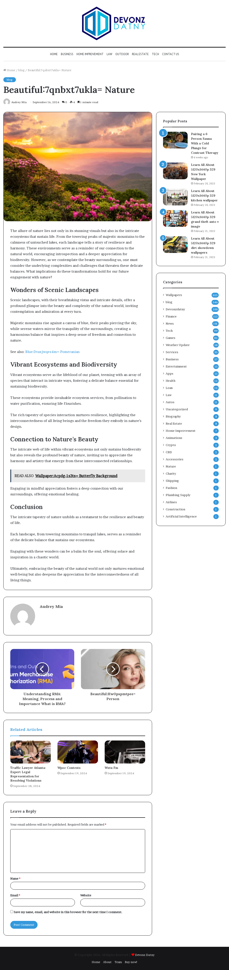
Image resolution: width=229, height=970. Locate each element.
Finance (171, 316)
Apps (169, 373)
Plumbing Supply (178, 495)
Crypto (171, 445)
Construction (175, 509)
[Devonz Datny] (114, 23)
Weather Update (178, 345)
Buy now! (131, 962)
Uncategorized (177, 409)
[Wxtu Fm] (125, 752)
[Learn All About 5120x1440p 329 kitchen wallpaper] (175, 197)
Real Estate (140, 54)
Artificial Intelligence (181, 516)
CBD (169, 452)
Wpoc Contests (69, 768)
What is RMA (52, 703)
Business (67, 54)
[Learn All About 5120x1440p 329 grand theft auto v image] (175, 218)
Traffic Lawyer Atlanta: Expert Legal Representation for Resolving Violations (28, 774)
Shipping (172, 480)
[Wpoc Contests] (77, 752)
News (170, 323)
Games (170, 338)
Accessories (174, 459)
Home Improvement (90, 54)
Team (118, 962)
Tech (155, 54)
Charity (171, 473)
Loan (169, 388)
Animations (174, 438)
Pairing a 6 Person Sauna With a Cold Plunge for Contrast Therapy (204, 143)
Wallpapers (174, 295)
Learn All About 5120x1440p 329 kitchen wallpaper (204, 195)
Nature (171, 466)
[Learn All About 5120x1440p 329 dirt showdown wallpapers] (175, 244)
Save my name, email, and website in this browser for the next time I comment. (68, 912)
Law (109, 54)
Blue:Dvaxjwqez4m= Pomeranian (52, 352)
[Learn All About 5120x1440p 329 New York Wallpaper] (175, 171)
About (107, 962)
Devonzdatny (175, 309)
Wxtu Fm (111, 768)
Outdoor (122, 54)
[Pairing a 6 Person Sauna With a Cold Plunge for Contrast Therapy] (175, 140)
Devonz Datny (145, 955)
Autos (170, 402)
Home (54, 54)
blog (21, 70)
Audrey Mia (51, 606)
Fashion (171, 488)
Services (172, 352)
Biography (173, 416)
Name (15, 878)
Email (15, 895)
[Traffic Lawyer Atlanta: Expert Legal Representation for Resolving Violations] (30, 752)
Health (170, 380)
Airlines (171, 502)
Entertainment (176, 366)
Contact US (170, 54)
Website (85, 895)
